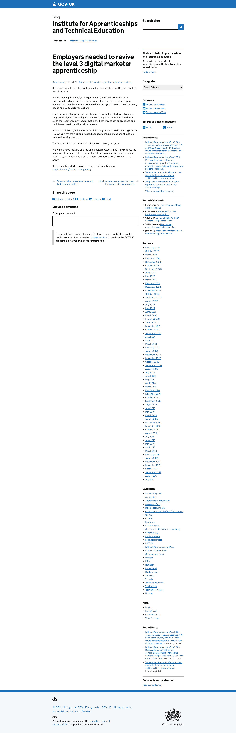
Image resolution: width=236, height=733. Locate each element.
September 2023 (153, 269)
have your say (151, 532)
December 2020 (153, 354)
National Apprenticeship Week (159, 547)
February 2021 (152, 347)
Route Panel (151, 568)
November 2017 (152, 465)
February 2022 (152, 319)
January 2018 (151, 458)
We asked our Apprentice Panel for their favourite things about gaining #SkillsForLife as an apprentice (163, 175)
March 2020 (151, 386)
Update (148, 593)
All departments (122, 707)
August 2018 (151, 433)
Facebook (83, 199)
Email (108, 199)
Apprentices (151, 497)
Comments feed (152, 614)
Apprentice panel (153, 493)
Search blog (151, 21)
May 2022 (150, 308)
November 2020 (153, 358)
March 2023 (151, 279)
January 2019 (151, 419)
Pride (147, 561)
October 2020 (152, 361)
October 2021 (152, 329)
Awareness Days (152, 504)
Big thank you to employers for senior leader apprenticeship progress (117, 182)
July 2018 (149, 436)
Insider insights (152, 536)
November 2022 (153, 290)
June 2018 (150, 440)
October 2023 (152, 265)
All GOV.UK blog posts (86, 707)
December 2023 (153, 262)
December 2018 (152, 422)
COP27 (148, 515)
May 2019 (150, 411)
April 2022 (150, 311)
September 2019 (153, 401)
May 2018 (150, 444)
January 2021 (151, 351)
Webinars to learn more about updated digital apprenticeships (75, 182)
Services (149, 575)
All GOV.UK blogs (62, 707)
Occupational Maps (154, 554)
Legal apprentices (153, 540)
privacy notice (99, 237)
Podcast (149, 557)
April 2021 (150, 340)
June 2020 (150, 376)
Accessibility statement (65, 711)
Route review (151, 572)
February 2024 (152, 258)
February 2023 (152, 283)
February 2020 (152, 390)
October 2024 (152, 251)
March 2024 (151, 254)
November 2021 (153, 326)
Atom (169, 127)
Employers (109, 82)
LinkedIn (97, 199)
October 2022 (152, 294)
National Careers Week (156, 550)
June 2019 (150, 408)
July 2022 (150, 304)
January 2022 (152, 322)
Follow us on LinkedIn (156, 108)
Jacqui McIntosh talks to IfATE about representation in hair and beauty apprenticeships (162, 184)
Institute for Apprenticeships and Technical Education (95, 27)
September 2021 (153, 333)
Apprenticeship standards (91, 82)
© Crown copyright (173, 724)
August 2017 (151, 476)
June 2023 (150, 272)
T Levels (149, 579)
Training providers (123, 82)
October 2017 (151, 468)
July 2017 (149, 479)
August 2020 (151, 369)
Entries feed (151, 611)
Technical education (154, 582)
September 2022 (153, 297)
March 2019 (151, 415)
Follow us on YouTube (156, 112)
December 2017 (152, 461)
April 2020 (150, 383)
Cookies (85, 711)
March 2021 (151, 344)
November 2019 (153, 394)
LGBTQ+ (149, 543)
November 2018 (153, 426)
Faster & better (152, 525)
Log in (148, 607)
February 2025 (152, 247)
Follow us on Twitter (155, 104)
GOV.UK (106, 707)
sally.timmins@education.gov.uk (71, 169)
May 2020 (150, 379)
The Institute (151, 586)
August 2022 (151, 301)
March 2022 (151, 315)
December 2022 (153, 287)
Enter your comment (63, 213)
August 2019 (151, 404)
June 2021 (150, 337)
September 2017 (153, 472)
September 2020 (153, 365)
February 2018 (152, 454)
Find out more (149, 72)
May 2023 (150, 276)
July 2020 (150, 372)
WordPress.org (152, 618)
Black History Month (155, 507)
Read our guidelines (152, 685)
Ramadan (149, 564)
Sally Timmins (58, 82)
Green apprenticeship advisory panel (162, 529)
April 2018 (150, 447)
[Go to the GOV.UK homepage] (63, 4)
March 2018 (151, 451)
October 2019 (152, 397)
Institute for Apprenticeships (83, 40)
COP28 (148, 518)
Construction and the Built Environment (164, 511)
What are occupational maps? (159, 191)
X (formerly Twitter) (65, 199)
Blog (56, 17)
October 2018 (152, 429)
